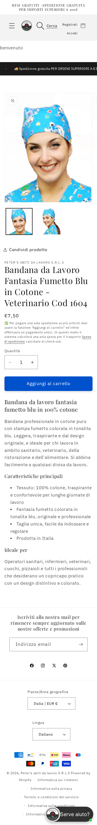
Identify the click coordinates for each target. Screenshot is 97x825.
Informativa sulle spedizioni (51, 806)
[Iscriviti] (80, 644)
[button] (11, 25)
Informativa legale (41, 814)
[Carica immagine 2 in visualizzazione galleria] (48, 221)
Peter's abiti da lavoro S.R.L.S (45, 773)
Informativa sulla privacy (51, 788)
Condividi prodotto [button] (28, 249)
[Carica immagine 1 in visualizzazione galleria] (19, 221)
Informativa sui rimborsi (57, 780)
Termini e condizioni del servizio (51, 797)
